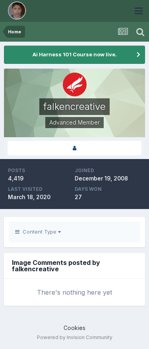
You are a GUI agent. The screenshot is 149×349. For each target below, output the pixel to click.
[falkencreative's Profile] (74, 148)
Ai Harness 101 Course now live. (75, 54)
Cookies (74, 327)
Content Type (38, 231)
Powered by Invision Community (74, 337)
